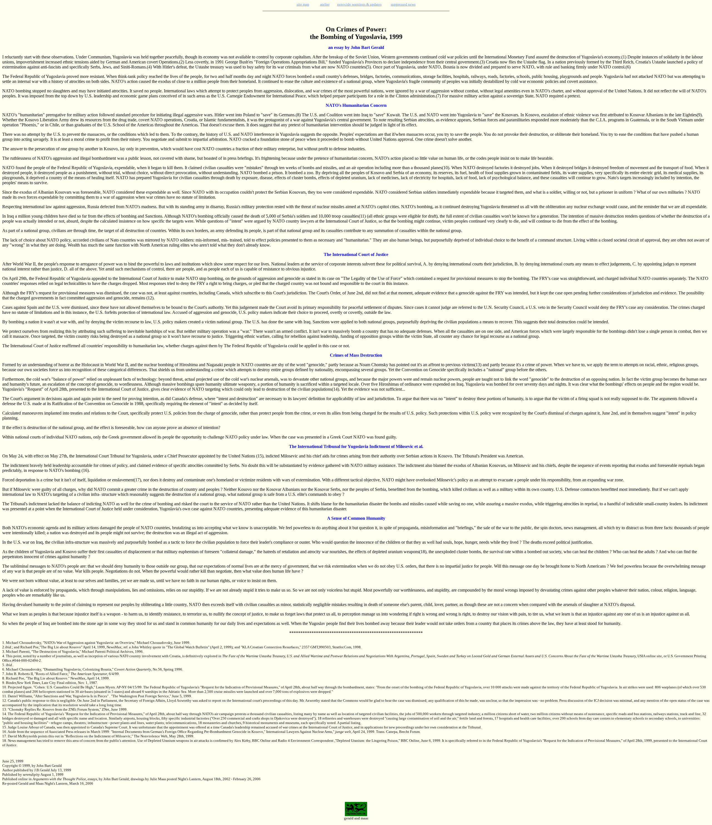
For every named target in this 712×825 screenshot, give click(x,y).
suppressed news (403, 4)
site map (303, 4)
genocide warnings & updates (359, 4)
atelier (325, 4)
